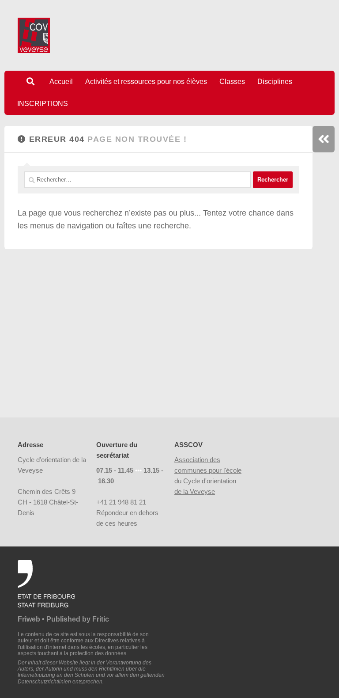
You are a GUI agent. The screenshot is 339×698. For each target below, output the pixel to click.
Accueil (61, 81)
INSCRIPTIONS (42, 103)
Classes (232, 81)
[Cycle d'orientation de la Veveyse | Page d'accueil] (34, 35)
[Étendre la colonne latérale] (324, 139)
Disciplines (274, 81)
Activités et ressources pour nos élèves (146, 81)
